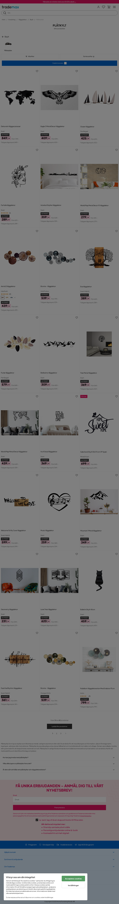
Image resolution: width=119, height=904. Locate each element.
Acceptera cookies (73, 878)
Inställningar (73, 885)
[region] (45, 886)
